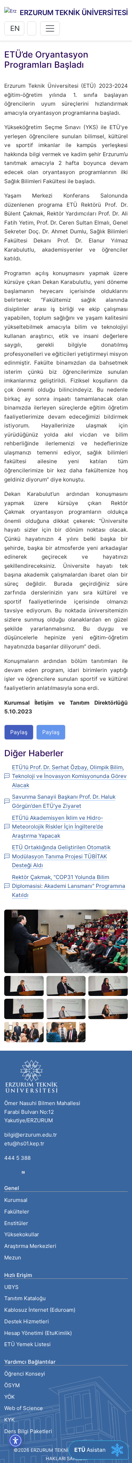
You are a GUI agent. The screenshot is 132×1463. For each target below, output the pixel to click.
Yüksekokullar (21, 1234)
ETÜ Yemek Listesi (27, 1344)
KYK (9, 1419)
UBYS (11, 1287)
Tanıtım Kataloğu (25, 1298)
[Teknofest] (23, 1172)
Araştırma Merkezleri (30, 1246)
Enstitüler (16, 1223)
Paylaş (18, 732)
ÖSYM (12, 1385)
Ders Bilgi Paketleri (28, 1431)
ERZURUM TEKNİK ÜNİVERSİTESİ (74, 12)
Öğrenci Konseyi (24, 1373)
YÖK (9, 1397)
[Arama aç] (31, 28)
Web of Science (23, 1408)
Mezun (12, 1257)
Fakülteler (16, 1211)
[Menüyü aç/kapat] (50, 28)
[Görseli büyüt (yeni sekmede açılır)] (66, 940)
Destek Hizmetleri (26, 1321)
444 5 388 (17, 1158)
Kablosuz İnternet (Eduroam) (39, 1309)
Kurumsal (15, 1200)
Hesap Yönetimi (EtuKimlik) (38, 1333)
